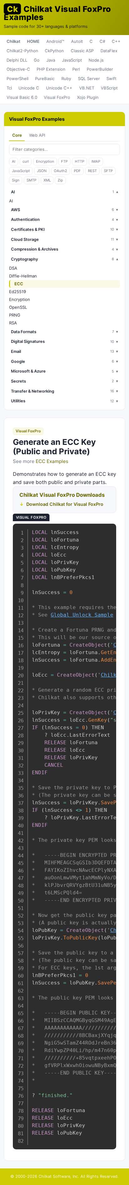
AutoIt (77, 41)
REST (92, 171)
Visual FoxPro (57, 97)
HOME (33, 41)
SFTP (108, 171)
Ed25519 (17, 291)
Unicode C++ (59, 87)
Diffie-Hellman (23, 275)
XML (47, 180)
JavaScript (72, 60)
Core (17, 135)
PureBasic (44, 78)
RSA (13, 322)
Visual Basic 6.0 (22, 97)
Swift (111, 78)
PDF (77, 171)
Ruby (66, 78)
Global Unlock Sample (82, 615)
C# (102, 41)
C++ (116, 41)
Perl (76, 69)
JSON (42, 171)
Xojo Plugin (88, 97)
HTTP (79, 161)
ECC (18, 283)
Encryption (45, 161)
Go (36, 60)
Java (50, 60)
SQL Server (89, 78)
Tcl (9, 87)
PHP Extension (51, 69)
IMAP (95, 161)
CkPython (54, 50)
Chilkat (13, 41)
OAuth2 (60, 171)
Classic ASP (82, 50)
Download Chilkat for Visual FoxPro (64, 504)
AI (13, 161)
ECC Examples (52, 461)
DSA (13, 268)
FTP (64, 161)
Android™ (55, 41)
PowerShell (17, 78)
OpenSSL (18, 307)
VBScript (109, 87)
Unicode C (28, 87)
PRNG (14, 315)
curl (26, 161)
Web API (37, 135)
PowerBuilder (100, 69)
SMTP (31, 180)
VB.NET (86, 87)
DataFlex (109, 50)
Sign (15, 180)
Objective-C (18, 69)
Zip (60, 180)
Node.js (96, 60)
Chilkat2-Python (22, 50)
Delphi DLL (17, 60)
